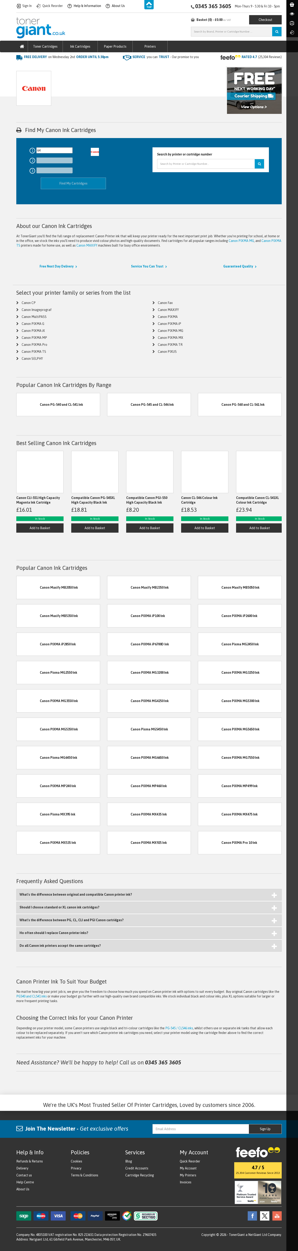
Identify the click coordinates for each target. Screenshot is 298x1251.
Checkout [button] (265, 20)
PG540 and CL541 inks (31, 996)
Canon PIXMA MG (241, 241)
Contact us (24, 1175)
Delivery (22, 1168)
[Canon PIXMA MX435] (119, 814)
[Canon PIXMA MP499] (210, 785)
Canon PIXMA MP (34, 338)
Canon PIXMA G (33, 324)
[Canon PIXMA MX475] (210, 814)
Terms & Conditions (84, 1175)
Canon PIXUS (167, 351)
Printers (150, 46)
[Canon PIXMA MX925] (119, 842)
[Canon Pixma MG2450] (210, 644)
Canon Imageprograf (37, 310)
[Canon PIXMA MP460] (119, 785)
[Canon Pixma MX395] (28, 814)
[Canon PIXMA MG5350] (28, 729)
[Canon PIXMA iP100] (119, 615)
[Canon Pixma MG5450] (119, 729)
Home (20, 66)
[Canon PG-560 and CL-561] (210, 404)
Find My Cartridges (73, 183)
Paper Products (115, 46)
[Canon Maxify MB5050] (210, 587)
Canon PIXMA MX (170, 338)
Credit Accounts (136, 1168)
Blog (128, 1161)
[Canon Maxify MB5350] (28, 615)
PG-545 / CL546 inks (179, 1028)
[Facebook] (251, 1216)
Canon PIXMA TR (170, 345)
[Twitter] (263, 1216)
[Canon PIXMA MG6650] (119, 757)
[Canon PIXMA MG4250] (119, 700)
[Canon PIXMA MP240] (28, 785)
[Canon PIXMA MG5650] (210, 729)
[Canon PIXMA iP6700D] (119, 644)
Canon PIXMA (168, 317)
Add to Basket (40, 528)
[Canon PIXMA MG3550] (28, 700)
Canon (60, 66)
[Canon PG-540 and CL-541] (28, 404)
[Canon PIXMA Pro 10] (210, 842)
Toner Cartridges (45, 46)
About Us (22, 1189)
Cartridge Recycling (139, 1175)
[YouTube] (276, 1216)
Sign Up (265, 1129)
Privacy (76, 1168)
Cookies (76, 1161)
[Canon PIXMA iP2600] (210, 615)
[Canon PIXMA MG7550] (210, 757)
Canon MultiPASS (34, 317)
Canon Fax (165, 303)
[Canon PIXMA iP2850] (28, 644)
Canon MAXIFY (86, 245)
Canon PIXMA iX (33, 331)
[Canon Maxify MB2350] (119, 587)
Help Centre (25, 1182)
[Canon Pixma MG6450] (28, 757)
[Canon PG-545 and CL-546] (119, 404)
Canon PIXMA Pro (34, 345)
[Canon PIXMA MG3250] (210, 672)
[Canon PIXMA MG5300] (210, 700)
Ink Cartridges (80, 46)
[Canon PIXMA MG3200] (119, 672)
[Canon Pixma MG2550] (28, 672)
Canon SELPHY (32, 358)
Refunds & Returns (29, 1161)
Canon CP (29, 303)
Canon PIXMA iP (169, 324)
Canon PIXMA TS (34, 351)
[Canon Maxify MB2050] (28, 587)
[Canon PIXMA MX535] (28, 842)
